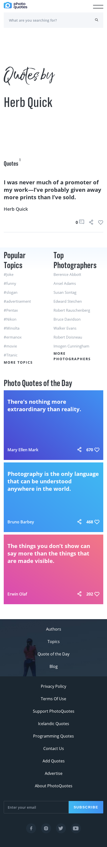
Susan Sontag (65, 292)
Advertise (53, 773)
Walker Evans (65, 328)
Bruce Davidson (67, 319)
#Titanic (10, 354)
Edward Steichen (68, 301)
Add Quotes (54, 761)
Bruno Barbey (20, 522)
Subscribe (86, 807)
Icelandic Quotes (53, 723)
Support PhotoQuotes (53, 711)
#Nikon (10, 319)
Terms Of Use (53, 698)
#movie (10, 346)
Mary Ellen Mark (22, 449)
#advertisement (17, 301)
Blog (54, 666)
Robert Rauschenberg (72, 310)
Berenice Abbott (67, 274)
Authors (53, 629)
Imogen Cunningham (71, 346)
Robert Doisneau (68, 337)
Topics (54, 641)
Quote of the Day (53, 654)
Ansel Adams (65, 283)
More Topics (18, 362)
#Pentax (11, 310)
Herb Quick (16, 209)
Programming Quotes (53, 736)
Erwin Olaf (17, 594)
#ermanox (13, 337)
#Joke (8, 274)
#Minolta (11, 328)
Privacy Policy (53, 686)
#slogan (10, 292)
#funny (10, 283)
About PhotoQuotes (53, 786)
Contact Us (53, 748)
